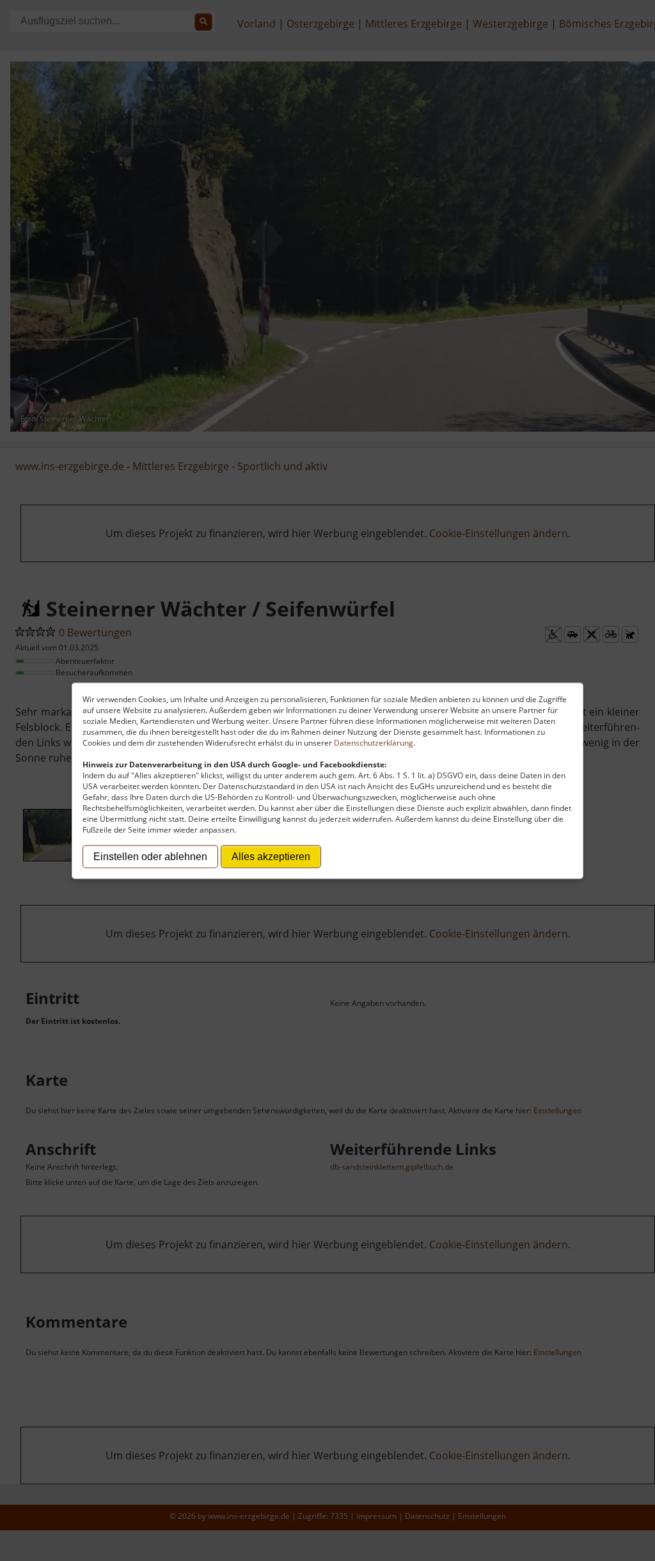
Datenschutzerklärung (373, 742)
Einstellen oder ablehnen (150, 856)
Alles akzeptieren (271, 856)
